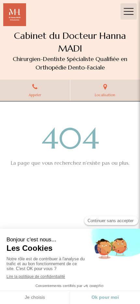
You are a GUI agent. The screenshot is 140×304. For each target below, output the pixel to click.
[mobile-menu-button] (128, 11)
